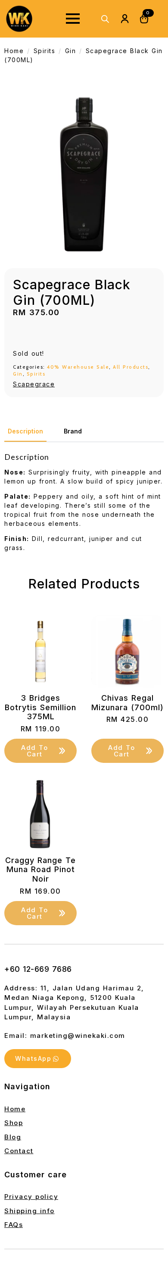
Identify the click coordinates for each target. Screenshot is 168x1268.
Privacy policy (31, 1196)
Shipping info (29, 1211)
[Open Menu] (73, 18)
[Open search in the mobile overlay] (105, 18)
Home (14, 50)
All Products (130, 367)
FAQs (13, 1225)
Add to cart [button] (34, 750)
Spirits (45, 50)
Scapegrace (34, 384)
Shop (13, 1123)
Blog (12, 1137)
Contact (19, 1151)
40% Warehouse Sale (78, 367)
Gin (70, 50)
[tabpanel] (84, 502)
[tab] (25, 431)
